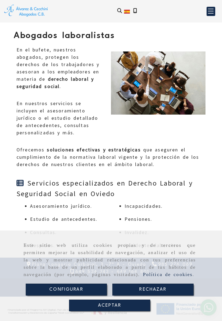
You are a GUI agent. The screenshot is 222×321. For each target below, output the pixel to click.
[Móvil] (135, 11)
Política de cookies (168, 274)
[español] (127, 11)
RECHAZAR (152, 289)
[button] (211, 11)
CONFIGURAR (66, 289)
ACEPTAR (109, 305)
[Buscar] (119, 11)
